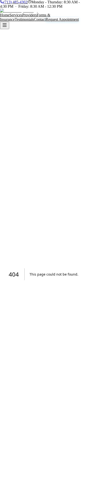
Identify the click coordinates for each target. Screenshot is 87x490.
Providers (29, 15)
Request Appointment (62, 19)
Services (15, 15)
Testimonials (24, 19)
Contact (40, 19)
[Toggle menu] (4, 25)
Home (4, 15)
